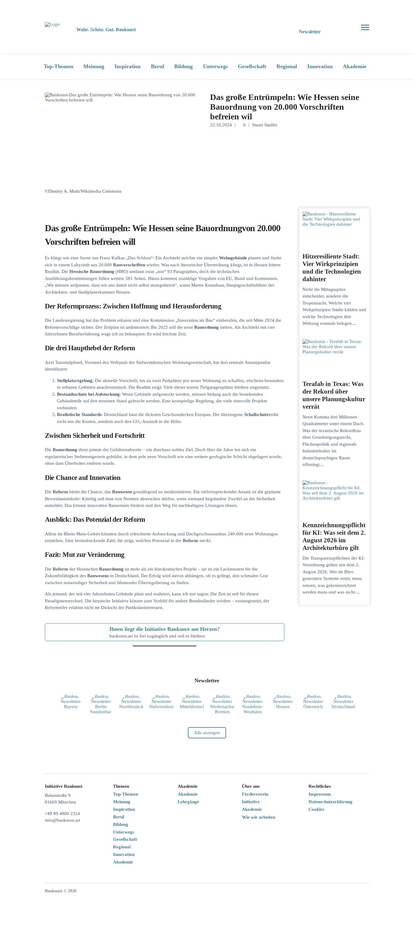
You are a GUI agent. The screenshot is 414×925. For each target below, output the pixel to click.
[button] (343, 27)
